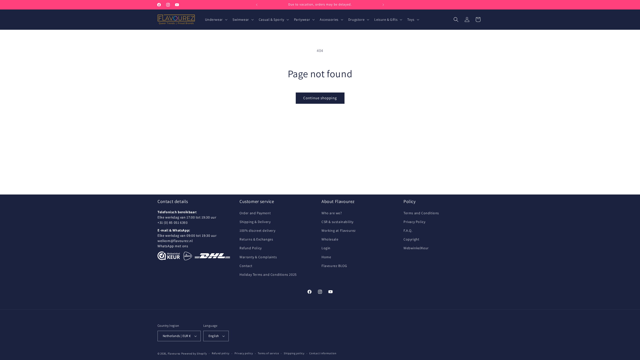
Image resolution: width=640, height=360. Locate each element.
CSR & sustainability (338, 222)
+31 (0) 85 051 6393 (173, 222)
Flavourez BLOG (334, 266)
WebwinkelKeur (416, 248)
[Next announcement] (383, 5)
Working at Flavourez (339, 230)
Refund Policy (251, 248)
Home (326, 257)
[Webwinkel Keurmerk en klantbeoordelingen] (169, 255)
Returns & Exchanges (256, 239)
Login (326, 248)
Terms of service (268, 353)
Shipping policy (294, 353)
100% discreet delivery (257, 230)
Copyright (411, 239)
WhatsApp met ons (173, 246)
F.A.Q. (408, 230)
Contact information (322, 353)
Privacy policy (243, 353)
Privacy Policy (414, 222)
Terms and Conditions (421, 213)
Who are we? (332, 213)
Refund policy (221, 353)
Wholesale (330, 239)
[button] (216, 19)
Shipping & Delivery (255, 222)
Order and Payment (255, 213)
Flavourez (174, 353)
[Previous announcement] (256, 5)
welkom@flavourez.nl (175, 240)
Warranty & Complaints (258, 257)
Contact (246, 266)
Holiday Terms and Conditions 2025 (268, 274)
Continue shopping (320, 98)
